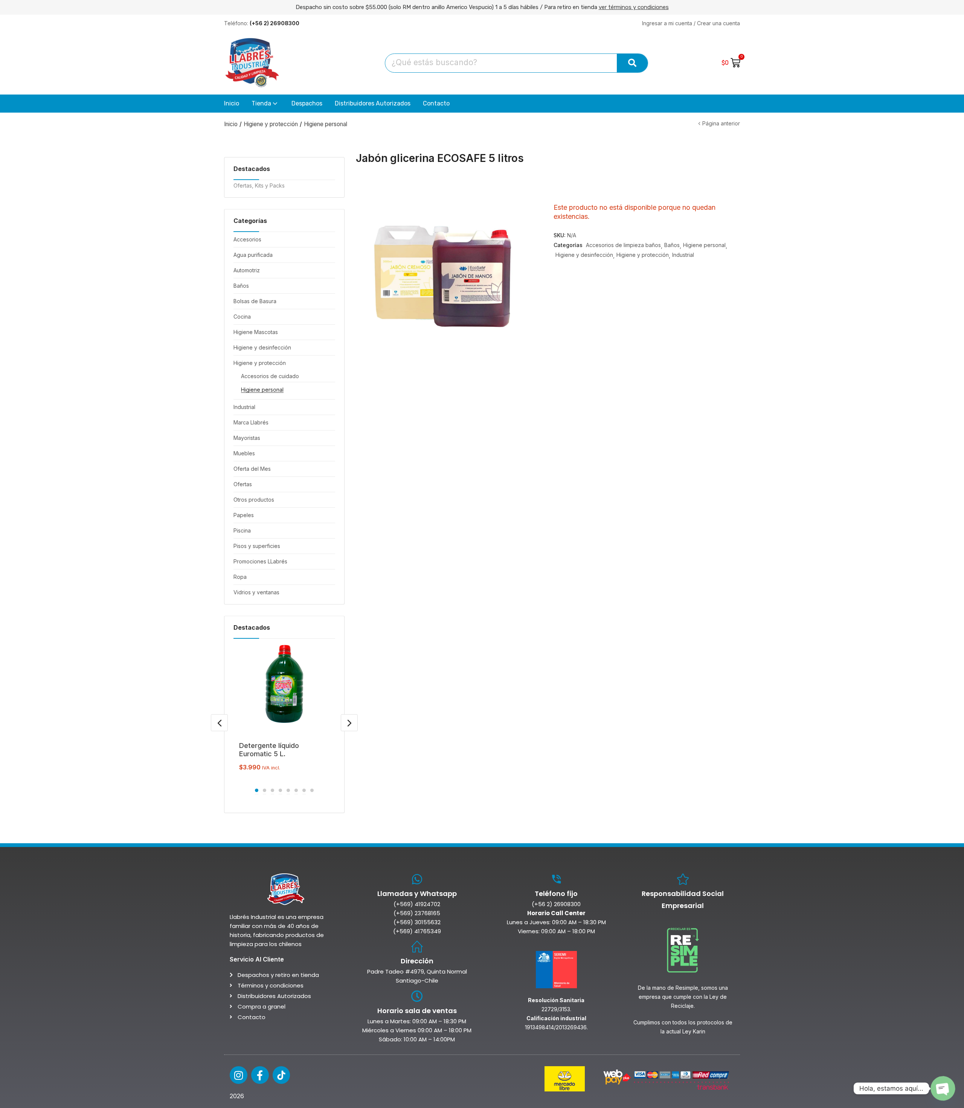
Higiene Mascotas (255, 332)
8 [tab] (312, 790)
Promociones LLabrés (260, 561)
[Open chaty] (943, 1088)
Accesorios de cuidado (270, 376)
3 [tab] (272, 790)
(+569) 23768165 (417, 913)
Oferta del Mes (252, 468)
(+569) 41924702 (417, 904)
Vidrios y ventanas (256, 592)
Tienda (262, 103)
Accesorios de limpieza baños (623, 245)
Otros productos (253, 499)
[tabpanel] (284, 709)
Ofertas (242, 484)
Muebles (244, 453)
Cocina (242, 316)
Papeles (243, 515)
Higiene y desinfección (262, 347)
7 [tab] (304, 790)
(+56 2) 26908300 (556, 904)
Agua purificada (253, 255)
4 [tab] (280, 790)
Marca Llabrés (250, 422)
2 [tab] (264, 790)
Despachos (306, 103)
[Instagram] (238, 1075)
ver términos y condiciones (634, 7)
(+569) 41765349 (417, 931)
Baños (241, 285)
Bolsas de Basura (254, 301)
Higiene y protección (271, 124)
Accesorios (247, 239)
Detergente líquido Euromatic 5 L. (269, 749)
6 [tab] (296, 790)
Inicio (231, 103)
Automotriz (246, 270)
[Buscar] (632, 63)
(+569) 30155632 (417, 922)
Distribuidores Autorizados (372, 103)
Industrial (244, 407)
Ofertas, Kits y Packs (259, 185)
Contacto (436, 103)
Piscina (242, 530)
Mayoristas (246, 438)
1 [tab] (256, 790)
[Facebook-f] (260, 1075)
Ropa (240, 577)
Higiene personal (325, 124)
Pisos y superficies (256, 546)
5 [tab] (288, 790)
